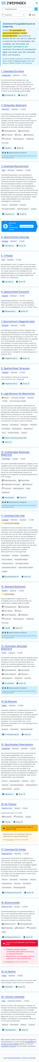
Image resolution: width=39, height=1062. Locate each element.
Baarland (4, 591)
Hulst (3, 170)
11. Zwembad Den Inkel (13, 515)
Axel (3, 260)
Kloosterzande (6, 75)
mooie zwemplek (9, 594)
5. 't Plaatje (7, 255)
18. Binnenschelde (10, 902)
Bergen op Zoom (7, 808)
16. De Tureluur (9, 804)
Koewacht (5, 296)
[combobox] (17, 9)
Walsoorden (5, 109)
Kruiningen (5, 520)
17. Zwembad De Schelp (13, 849)
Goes (3, 1001)
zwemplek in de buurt (8, 1046)
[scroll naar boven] (35, 1057)
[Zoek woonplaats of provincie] (36, 9)
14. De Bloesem (9, 701)
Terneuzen (5, 325)
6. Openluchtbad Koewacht (15, 291)
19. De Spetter (8, 971)
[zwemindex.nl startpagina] (13, 3)
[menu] (36, 3)
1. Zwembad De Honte (12, 71)
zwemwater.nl (10, 839)
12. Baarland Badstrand (13, 586)
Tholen (4, 653)
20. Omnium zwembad (12, 996)
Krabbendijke (6, 459)
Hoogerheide (6, 748)
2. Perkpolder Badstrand (13, 105)
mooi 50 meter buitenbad (11, 523)
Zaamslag (5, 241)
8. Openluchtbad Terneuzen (15, 368)
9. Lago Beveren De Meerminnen (18, 393)
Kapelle (4, 705)
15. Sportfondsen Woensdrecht (17, 744)
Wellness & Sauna (20, 61)
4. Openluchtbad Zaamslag (15, 237)
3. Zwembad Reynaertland (14, 166)
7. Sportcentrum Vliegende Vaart (18, 321)
